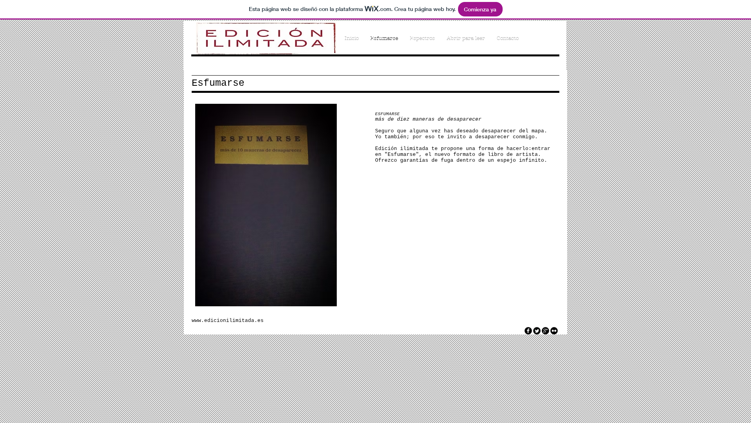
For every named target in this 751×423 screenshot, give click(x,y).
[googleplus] (545, 330)
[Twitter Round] (537, 330)
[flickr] (554, 330)
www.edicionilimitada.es (228, 321)
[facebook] (528, 330)
